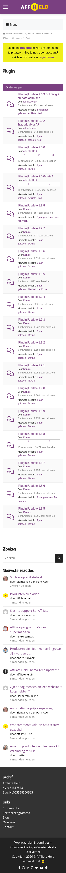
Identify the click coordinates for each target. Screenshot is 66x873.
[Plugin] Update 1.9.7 (31, 228)
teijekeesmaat (25, 636)
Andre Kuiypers (26, 658)
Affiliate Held (35, 113)
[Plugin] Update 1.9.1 (31, 365)
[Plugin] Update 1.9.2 (31, 342)
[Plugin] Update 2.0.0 (31, 147)
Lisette (20, 755)
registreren (46, 57)
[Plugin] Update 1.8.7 (31, 462)
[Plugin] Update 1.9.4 (31, 296)
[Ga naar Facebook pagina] (19, 868)
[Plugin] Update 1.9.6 (31, 251)
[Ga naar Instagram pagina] (23, 868)
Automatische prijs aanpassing (31, 708)
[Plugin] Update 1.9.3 (31, 319)
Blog (6, 817)
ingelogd (25, 47)
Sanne (31, 266)
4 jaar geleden (44, 497)
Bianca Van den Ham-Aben (32, 581)
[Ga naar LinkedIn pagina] (28, 868)
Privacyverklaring (21, 847)
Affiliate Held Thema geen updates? (34, 670)
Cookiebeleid (45, 847)
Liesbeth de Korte (37, 289)
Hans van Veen (25, 615)
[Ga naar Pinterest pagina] (32, 868)
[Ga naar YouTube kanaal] (41, 868)
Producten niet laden (24, 594)
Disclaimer (33, 852)
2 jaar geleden (44, 217)
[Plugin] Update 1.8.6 (31, 485)
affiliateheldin (30, 101)
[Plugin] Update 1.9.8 (31, 205)
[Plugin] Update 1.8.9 (31, 411)
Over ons (9, 822)
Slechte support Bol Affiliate (29, 611)
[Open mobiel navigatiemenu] (5, 7)
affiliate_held (34, 139)
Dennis (27, 209)
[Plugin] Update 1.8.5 (31, 508)
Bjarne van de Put (27, 696)
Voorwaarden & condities (32, 842)
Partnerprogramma (16, 813)
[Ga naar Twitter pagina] (36, 868)
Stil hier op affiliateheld (26, 577)
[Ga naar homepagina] (34, 7)
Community (11, 808)
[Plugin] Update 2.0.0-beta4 (35, 176)
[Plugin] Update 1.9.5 (31, 274)
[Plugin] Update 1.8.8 (31, 433)
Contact (8, 827)
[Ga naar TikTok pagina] (46, 868)
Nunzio (31, 169)
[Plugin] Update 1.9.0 (31, 388)
